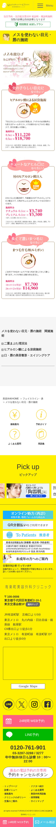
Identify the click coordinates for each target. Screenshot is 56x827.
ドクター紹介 (37, 786)
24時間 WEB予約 (32, 721)
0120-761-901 (28, 747)
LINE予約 (32, 735)
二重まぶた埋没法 (15, 343)
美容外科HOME (11, 398)
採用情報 (35, 797)
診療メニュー (10, 790)
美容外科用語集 (38, 794)
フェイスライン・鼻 (33, 398)
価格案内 (8, 794)
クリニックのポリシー (15, 797)
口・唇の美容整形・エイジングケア (27, 355)
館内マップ (33, 604)
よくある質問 (37, 790)
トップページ (10, 786)
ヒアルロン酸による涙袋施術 (22, 349)
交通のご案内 (10, 801)
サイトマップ (37, 801)
